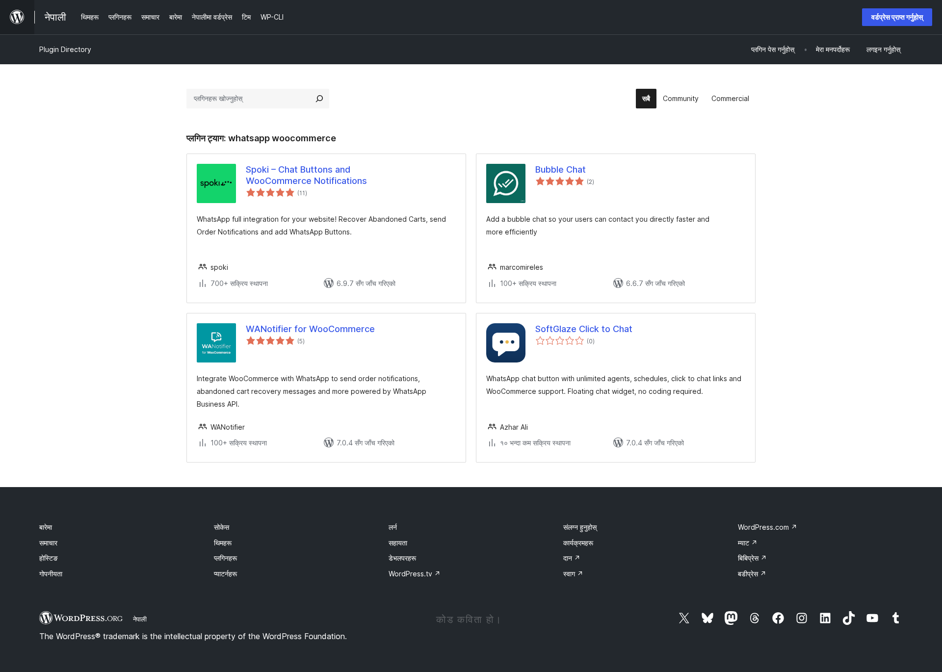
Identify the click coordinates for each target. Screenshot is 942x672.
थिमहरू (223, 543)
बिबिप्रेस (752, 558)
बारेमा (45, 527)
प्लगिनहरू (225, 558)
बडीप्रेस (752, 573)
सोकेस (221, 527)
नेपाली (140, 619)
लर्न (393, 527)
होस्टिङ (48, 558)
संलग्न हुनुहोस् (580, 527)
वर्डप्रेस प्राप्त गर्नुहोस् (897, 17)
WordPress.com (767, 527)
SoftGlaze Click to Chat (583, 329)
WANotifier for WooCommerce (310, 329)
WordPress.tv (415, 573)
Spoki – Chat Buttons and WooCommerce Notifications (306, 175)
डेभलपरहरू (402, 558)
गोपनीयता (50, 573)
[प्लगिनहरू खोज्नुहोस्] (319, 98)
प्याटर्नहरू (225, 573)
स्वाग (573, 573)
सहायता (398, 543)
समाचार (48, 543)
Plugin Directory (65, 49)
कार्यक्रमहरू (578, 543)
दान (571, 558)
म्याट (748, 543)
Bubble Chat (560, 169)
